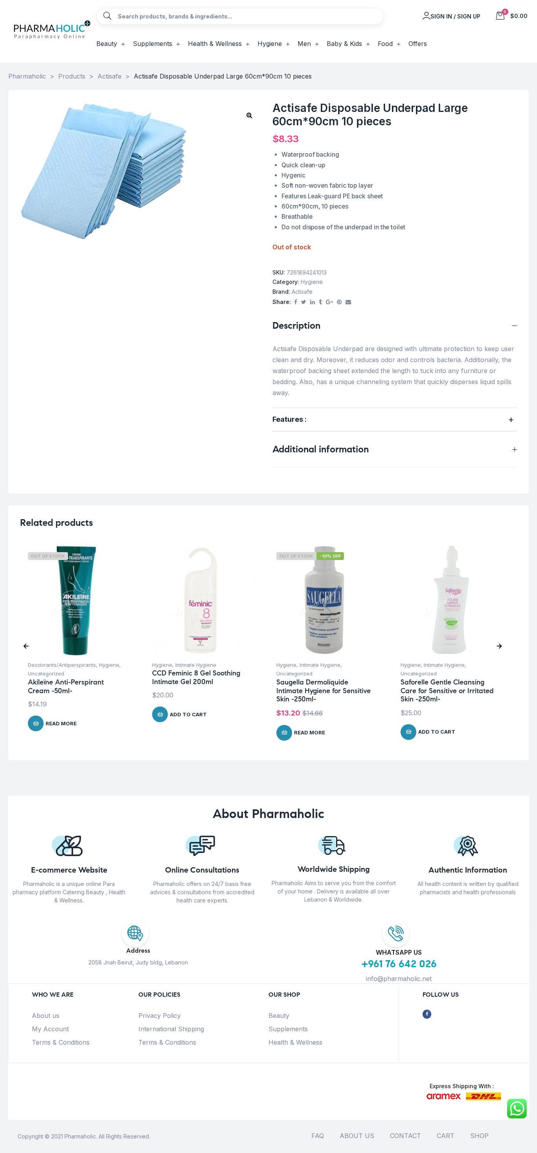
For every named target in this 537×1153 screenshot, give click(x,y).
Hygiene (312, 281)
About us (45, 1015)
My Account (50, 1029)
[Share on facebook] (295, 302)
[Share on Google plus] (329, 302)
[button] (249, 115)
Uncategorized (46, 673)
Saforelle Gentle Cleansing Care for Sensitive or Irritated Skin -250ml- (447, 690)
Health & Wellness (295, 1042)
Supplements (288, 1029)
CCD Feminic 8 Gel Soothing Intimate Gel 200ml (196, 677)
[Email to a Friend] (348, 302)
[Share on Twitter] (303, 302)
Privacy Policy (159, 1015)
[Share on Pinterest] (339, 302)
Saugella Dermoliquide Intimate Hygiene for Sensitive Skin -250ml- (323, 690)
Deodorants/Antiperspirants (62, 665)
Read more (61, 723)
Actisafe (302, 291)
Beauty (278, 1015)
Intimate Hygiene (195, 665)
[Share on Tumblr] (320, 302)
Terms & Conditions (61, 1042)
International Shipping (171, 1029)
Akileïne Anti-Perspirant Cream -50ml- (66, 686)
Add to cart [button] (188, 714)
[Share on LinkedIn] (312, 302)
